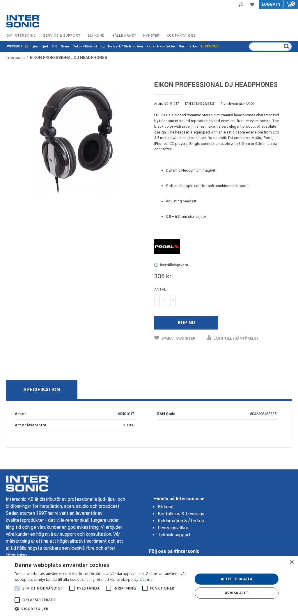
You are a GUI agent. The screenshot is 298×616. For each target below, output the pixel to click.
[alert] (149, 586)
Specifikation (41, 389)
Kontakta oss (181, 35)
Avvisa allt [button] (236, 592)
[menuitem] (17, 46)
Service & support (62, 35)
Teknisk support (174, 534)
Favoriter (253, 4)
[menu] (113, 46)
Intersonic (16, 57)
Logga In (271, 4)
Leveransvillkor (173, 527)
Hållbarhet (124, 35)
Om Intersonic (21, 35)
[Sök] (286, 46)
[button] (101, 609)
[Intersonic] (23, 21)
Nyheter (151, 35)
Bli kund (96, 35)
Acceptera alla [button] (237, 578)
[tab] (41, 389)
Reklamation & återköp (181, 521)
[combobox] (270, 46)
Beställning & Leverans (181, 514)
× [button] (291, 562)
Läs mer (147, 579)
